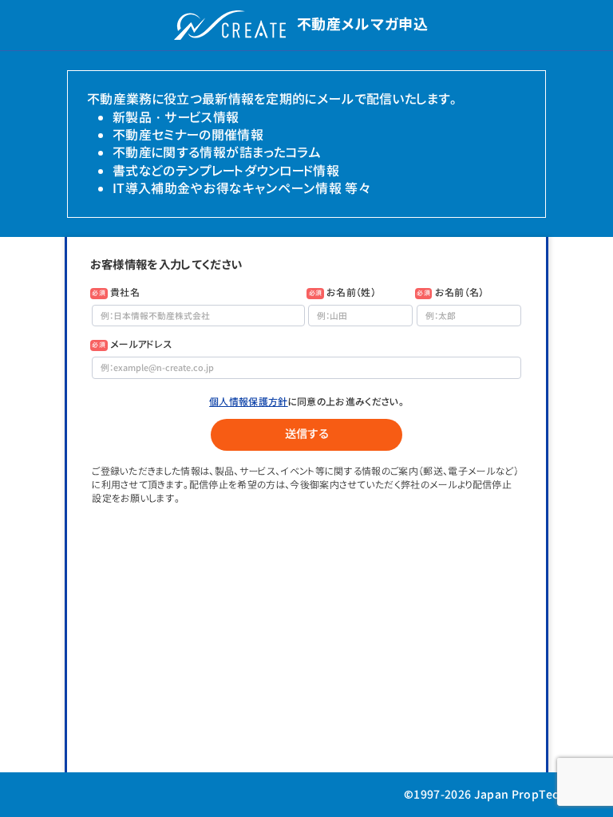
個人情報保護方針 (248, 401)
